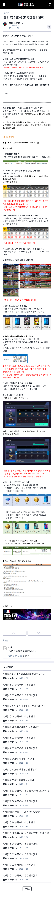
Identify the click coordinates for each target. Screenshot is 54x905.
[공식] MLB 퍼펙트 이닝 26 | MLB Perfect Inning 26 (20, 1)
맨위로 (27, 889)
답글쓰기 (26, 656)
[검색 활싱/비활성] (50, 4)
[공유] (49, 27)
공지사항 (6, 13)
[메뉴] (4, 4)
